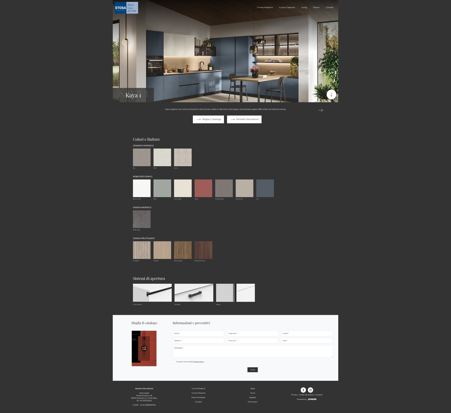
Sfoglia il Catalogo (211, 119)
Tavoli (252, 393)
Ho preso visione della (190, 362)
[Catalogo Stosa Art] (144, 348)
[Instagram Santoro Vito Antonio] (310, 390)
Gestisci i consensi (315, 395)
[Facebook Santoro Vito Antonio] (303, 390)
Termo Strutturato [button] (144, 238)
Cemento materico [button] (143, 146)
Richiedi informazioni (247, 119)
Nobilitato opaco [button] (142, 176)
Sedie (252, 388)
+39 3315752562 (145, 401)
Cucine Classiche (287, 7)
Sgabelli (252, 397)
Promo (316, 7)
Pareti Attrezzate (198, 397)
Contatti (330, 7)
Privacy (294, 395)
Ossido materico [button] (142, 207)
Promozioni (252, 402)
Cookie (302, 395)
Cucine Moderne (265, 7)
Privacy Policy (199, 362)
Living (304, 7)
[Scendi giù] (331, 94)
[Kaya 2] (320, 110)
